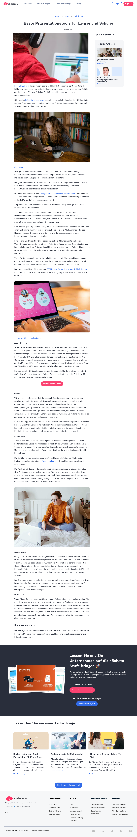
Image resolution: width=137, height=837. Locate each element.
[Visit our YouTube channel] (93, 832)
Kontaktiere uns (43, 831)
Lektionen (78, 16)
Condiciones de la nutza (29, 831)
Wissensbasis (74, 807)
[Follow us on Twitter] (112, 832)
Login (117, 4)
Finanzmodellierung (98, 807)
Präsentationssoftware (34, 100)
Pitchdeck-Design (97, 804)
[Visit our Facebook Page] (121, 832)
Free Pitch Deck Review (120, 814)
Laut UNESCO (20, 86)
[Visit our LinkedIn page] (102, 832)
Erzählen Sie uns (55, 811)
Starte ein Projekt (87, 703)
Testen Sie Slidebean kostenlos (27, 338)
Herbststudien (75, 814)
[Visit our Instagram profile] (130, 832)
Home (56, 16)
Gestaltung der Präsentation (96, 812)
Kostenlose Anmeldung (82, 690)
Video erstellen (48, 461)
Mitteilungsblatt (54, 814)
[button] (28, 3)
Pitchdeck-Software (119, 804)
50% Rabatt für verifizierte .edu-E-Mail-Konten (67, 269)
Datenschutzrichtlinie (12, 831)
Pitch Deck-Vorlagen (119, 811)
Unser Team (53, 804)
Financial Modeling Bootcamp (76, 819)
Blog (67, 16)
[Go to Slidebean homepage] (11, 3)
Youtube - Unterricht (77, 811)
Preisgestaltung (54, 807)
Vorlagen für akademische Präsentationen (57, 194)
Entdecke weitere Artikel (68, 785)
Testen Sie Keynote (52, 384)
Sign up (128, 4)
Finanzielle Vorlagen (119, 807)
